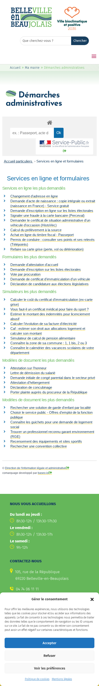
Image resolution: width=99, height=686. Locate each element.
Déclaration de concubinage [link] (31, 387)
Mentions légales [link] (62, 679)
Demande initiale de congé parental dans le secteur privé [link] (52, 378)
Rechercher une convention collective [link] (38, 446)
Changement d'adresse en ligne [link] (34, 196)
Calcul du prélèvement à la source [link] (35, 230)
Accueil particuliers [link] (18, 161)
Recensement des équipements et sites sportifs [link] (46, 441)
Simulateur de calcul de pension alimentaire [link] (42, 338)
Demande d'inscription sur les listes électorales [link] (45, 269)
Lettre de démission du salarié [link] (32, 373)
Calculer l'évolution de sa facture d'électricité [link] (43, 324)
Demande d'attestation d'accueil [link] (34, 265)
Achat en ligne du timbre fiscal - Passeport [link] (42, 235)
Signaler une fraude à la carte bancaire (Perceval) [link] (47, 215)
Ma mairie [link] (32, 68)
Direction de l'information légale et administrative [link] (35, 468)
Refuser (49, 656)
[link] (31, 27)
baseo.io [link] (43, 473)
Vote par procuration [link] (25, 274)
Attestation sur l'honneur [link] (28, 368)
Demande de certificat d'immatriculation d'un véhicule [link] (50, 279)
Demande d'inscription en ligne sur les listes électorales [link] (51, 211)
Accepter (49, 643)
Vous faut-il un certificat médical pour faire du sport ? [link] (49, 309)
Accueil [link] (15, 68)
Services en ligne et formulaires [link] (60, 161)
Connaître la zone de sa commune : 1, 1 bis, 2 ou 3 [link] (48, 343)
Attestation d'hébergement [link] (30, 382)
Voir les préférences (49, 668)
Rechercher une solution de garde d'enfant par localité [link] (50, 408)
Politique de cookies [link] (37, 679)
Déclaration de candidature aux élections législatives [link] (49, 284)
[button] (92, 599)
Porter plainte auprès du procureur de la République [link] (48, 392)
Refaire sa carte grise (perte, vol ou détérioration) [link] (47, 249)
